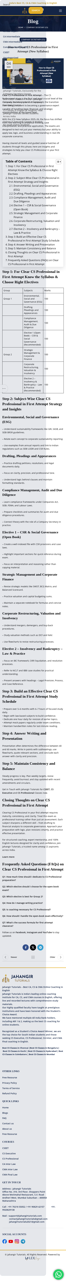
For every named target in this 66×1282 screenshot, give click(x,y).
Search (6, 4)
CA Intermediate (11, 36)
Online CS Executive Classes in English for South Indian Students (23, 123)
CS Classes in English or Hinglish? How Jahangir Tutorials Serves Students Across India (23, 113)
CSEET (46, 789)
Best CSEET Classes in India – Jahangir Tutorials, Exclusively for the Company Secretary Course (22, 102)
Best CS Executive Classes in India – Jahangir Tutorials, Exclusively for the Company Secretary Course (22, 79)
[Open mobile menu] (60, 11)
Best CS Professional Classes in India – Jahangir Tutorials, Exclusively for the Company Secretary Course (22, 90)
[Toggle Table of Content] (57, 161)
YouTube (47, 932)
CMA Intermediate (12, 41)
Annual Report (10, 31)
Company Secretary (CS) (15, 47)
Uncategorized (10, 57)
